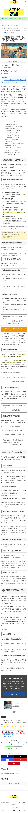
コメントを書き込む (14, 783)
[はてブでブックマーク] (11, 546)
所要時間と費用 (10, 141)
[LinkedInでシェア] (11, 550)
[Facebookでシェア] (5, 546)
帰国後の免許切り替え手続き (13, 137)
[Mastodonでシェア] (11, 542)
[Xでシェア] (5, 542)
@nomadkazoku (6, 67)
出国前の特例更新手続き (12, 132)
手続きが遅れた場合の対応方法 (13, 147)
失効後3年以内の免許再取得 (12, 135)
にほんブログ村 (20, 733)
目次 (12, 121)
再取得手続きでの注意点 (12, 150)
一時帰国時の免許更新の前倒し (13, 130)
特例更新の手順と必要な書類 (12, 128)
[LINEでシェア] (17, 546)
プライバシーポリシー (20, 802)
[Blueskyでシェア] (17, 542)
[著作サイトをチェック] (7, 756)
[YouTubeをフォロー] (20, 759)
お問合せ (14, 804)
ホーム (7, 800)
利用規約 (6, 32)
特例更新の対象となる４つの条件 (14, 126)
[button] (18, 748)
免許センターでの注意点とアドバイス (15, 143)
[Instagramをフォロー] (7, 759)
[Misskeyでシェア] (23, 542)
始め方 (4, 716)
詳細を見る (14, 694)
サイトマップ (21, 800)
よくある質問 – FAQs (11, 154)
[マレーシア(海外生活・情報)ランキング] (8, 732)
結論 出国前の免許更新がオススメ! (13, 152)
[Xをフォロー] (20, 756)
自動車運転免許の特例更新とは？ (13, 124)
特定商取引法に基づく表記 (7, 802)
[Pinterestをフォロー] (14, 763)
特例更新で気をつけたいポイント (13, 145)
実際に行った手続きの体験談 (12, 139)
